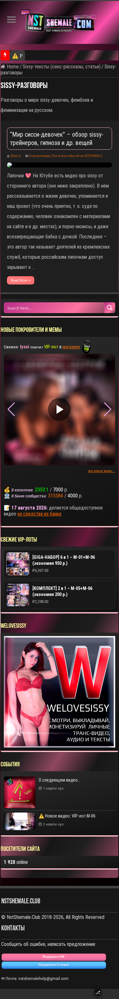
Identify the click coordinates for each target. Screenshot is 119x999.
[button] (107, 409)
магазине (71, 347)
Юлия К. (16, 156)
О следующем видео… (59, 780)
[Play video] (59, 409)
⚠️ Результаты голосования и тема (49, 55)
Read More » (20, 280)
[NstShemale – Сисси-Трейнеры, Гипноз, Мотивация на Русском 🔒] (59, 22)
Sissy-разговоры (39, 156)
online (16, 862)
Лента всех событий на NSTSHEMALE (77, 156)
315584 (55, 496)
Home (12, 67)
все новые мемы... (101, 471)
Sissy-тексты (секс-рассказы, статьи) (62, 67)
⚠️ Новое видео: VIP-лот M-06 (67, 815)
